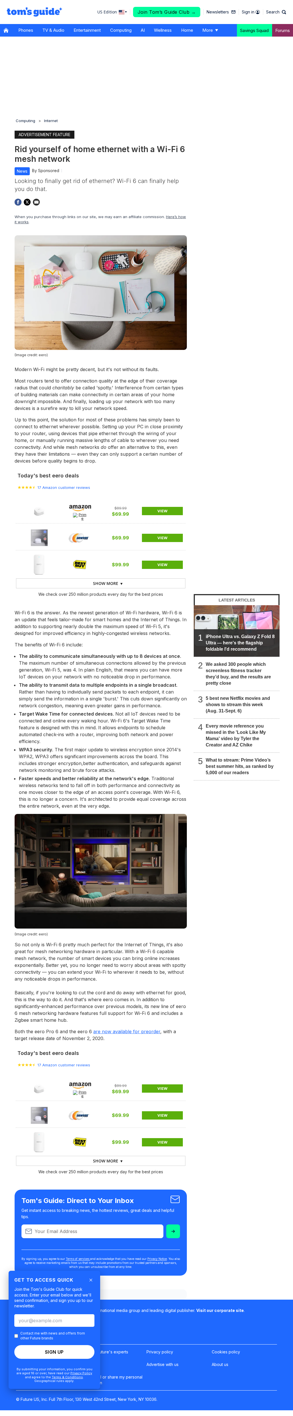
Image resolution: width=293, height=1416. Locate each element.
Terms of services (78, 1258)
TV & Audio (53, 30)
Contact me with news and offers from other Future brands (52, 1335)
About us (220, 1364)
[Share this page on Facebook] (18, 202)
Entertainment (87, 30)
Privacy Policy (81, 1373)
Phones (25, 30)
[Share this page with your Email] (36, 202)
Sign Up (54, 1352)
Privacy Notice (157, 1258)
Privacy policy (159, 1351)
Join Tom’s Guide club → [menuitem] (167, 12)
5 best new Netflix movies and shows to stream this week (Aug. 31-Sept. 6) (238, 704)
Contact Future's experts (104, 1351)
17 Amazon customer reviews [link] (63, 487)
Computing (121, 30)
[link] (39, 511)
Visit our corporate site (220, 1310)
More (207, 30)
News (22, 171)
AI (143, 30)
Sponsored (48, 170)
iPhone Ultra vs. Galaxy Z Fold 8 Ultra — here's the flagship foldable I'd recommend (240, 643)
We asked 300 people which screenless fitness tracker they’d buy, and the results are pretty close (238, 674)
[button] (276, 12)
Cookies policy (226, 1351)
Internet (51, 120)
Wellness (163, 30)
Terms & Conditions (67, 1377)
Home (187, 30)
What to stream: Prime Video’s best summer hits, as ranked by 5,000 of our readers (240, 766)
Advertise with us (162, 1364)
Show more (105, 583)
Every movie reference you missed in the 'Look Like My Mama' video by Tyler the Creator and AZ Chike (236, 735)
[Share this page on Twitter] (27, 202)
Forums (282, 30)
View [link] (162, 511)
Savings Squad (254, 30)
